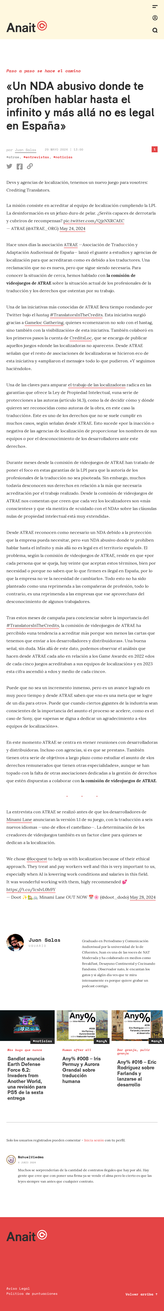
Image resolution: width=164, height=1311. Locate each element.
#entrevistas (36, 157)
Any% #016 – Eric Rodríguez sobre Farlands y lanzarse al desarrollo (137, 1073)
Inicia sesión (94, 1140)
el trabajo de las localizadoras (97, 384)
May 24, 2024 (72, 228)
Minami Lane (19, 819)
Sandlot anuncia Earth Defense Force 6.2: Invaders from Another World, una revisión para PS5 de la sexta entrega (26, 1078)
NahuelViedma (31, 1157)
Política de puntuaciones (32, 1293)
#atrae (12, 157)
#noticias (63, 157)
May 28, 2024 (143, 897)
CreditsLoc (81, 337)
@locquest (37, 858)
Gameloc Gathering (44, 322)
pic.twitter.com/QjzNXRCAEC (93, 220)
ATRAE (71, 244)
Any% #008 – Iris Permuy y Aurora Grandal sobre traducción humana (81, 1069)
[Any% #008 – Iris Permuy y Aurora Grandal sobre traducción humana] (82, 1025)
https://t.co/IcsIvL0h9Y (31, 889)
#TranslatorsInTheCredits (76, 314)
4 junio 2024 (27, 1162)
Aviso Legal (18, 1288)
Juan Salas (25, 149)
